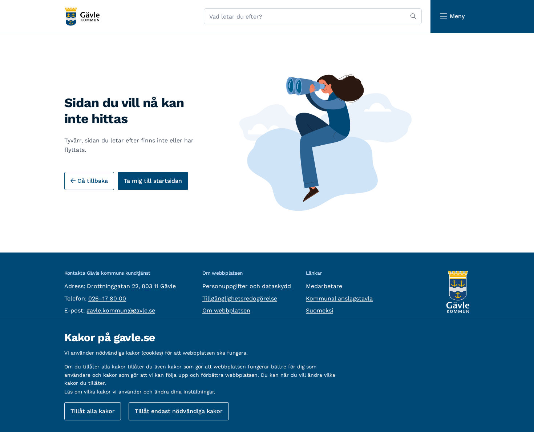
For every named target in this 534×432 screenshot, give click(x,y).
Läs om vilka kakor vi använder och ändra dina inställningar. (139, 392)
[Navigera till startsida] (82, 16)
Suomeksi (319, 310)
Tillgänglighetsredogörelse (239, 298)
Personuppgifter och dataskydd (246, 286)
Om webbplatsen (226, 310)
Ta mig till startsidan (153, 180)
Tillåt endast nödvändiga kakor (179, 411)
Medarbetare (324, 286)
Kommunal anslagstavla (339, 298)
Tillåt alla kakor (92, 411)
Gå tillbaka (92, 180)
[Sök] (413, 16)
